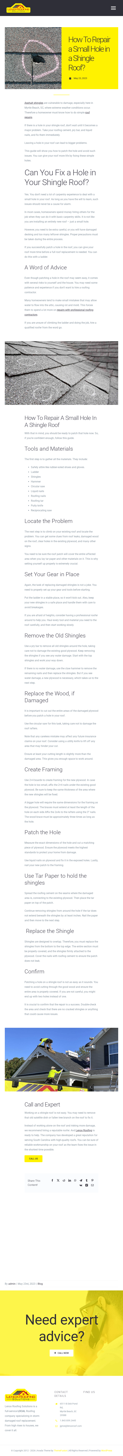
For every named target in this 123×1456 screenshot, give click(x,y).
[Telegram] (81, 1180)
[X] (58, 1180)
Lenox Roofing (84, 1130)
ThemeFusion (60, 1450)
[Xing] (87, 1185)
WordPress (106, 1450)
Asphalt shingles (34, 102)
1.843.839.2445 (68, 1420)
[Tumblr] (87, 1180)
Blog (40, 1283)
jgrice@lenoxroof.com (71, 1426)
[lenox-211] (61, 342)
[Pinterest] (92, 1180)
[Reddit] (64, 1180)
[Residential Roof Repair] (61, 1028)
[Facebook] (52, 1180)
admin (12, 1283)
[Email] (92, 1185)
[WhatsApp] (75, 1180)
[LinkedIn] (70, 1180)
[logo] (18, 4)
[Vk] (81, 1185)
